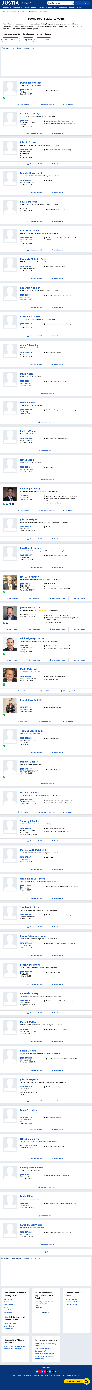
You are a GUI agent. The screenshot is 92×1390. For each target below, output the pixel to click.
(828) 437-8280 (26, 1232)
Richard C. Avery (29, 993)
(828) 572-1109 (26, 707)
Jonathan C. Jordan (30, 547)
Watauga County (10, 1323)
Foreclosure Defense (73, 1302)
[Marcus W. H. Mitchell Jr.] (10, 855)
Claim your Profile (41, 1351)
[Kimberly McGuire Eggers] (10, 264)
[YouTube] (39, 1371)
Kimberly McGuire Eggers (34, 259)
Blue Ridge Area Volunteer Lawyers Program (44, 1303)
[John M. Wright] (10, 525)
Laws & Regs (52, 7)
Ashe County (8, 1329)
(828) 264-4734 (26, 352)
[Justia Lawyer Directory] (10, 3)
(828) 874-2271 (26, 857)
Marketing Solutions (75, 7)
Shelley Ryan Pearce (31, 1167)
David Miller (27, 1196)
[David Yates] (10, 379)
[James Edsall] (10, 465)
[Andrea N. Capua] (10, 236)
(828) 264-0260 (26, 237)
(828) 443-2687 (26, 1000)
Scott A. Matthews (30, 964)
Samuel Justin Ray (30, 488)
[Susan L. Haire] (10, 1056)
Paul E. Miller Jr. (29, 201)
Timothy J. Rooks (29, 821)
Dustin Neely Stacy (30, 82)
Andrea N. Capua (29, 230)
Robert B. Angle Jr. (30, 287)
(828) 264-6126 (26, 323)
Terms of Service (49, 1375)
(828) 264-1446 (26, 438)
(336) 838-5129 (26, 1203)
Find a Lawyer (6, 7)
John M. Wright (28, 519)
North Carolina (33, 11)
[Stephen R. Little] (10, 913)
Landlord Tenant (71, 1304)
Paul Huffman (28, 431)
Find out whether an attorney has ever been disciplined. (14, 1347)
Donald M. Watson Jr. (31, 173)
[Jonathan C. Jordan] (10, 553)
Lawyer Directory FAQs (43, 1348)
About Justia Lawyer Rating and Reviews (44, 1357)
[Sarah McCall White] (10, 1230)
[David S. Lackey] (10, 1115)
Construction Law (72, 1299)
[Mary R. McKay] (10, 1027)
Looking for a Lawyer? (74, 1381)
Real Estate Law (22, 11)
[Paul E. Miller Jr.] (10, 207)
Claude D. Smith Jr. (30, 113)
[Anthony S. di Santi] (10, 322)
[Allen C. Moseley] (10, 351)
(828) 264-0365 (26, 409)
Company (36, 1375)
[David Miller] (10, 1202)
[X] (52, 1371)
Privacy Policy (60, 1375)
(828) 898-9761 (26, 526)
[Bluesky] (50, 1371)
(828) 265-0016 (26, 295)
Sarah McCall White (31, 1224)
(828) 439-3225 (26, 1029)
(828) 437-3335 (26, 1058)
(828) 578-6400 (26, 769)
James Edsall (27, 459)
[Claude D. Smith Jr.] (10, 119)
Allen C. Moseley (29, 345)
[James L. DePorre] (10, 1144)
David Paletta (27, 402)
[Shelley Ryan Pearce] (10, 1173)
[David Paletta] (10, 408)
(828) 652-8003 (26, 886)
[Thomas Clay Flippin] (10, 736)
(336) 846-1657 (26, 555)
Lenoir (6, 1307)
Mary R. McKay (28, 1022)
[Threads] (47, 1371)
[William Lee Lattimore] (10, 884)
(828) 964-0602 (26, 180)
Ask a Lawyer (18, 7)
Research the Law (30, 7)
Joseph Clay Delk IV (31, 699)
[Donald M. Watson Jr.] (10, 178)
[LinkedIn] (37, 1371)
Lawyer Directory (11, 11)
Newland (7, 1302)
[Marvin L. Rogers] (10, 798)
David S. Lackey (28, 1110)
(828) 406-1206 (26, 467)
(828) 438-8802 (26, 828)
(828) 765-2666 (26, 799)
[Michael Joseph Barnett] (10, 644)
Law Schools (42, 7)
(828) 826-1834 (26, 645)
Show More (46, 1312)
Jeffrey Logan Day (30, 607)
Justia (3, 11)
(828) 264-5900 (26, 149)
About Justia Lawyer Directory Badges (45, 1345)
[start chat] (86, 1381)
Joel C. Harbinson (29, 576)
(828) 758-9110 (26, 1117)
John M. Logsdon (29, 1079)
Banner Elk (8, 1299)
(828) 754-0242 (26, 1174)
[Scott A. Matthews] (10, 970)
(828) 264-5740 (26, 90)
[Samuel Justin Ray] (10, 494)
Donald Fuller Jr (29, 761)
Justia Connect (17, 1375)
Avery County (9, 1326)
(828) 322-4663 (26, 676)
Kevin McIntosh (28, 669)
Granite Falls (8, 1310)
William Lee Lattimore (32, 878)
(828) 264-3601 (26, 266)
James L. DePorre (29, 1138)
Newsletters (63, 7)
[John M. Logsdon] (10, 1085)
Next (46, 1252)
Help (41, 1375)
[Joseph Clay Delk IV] (10, 705)
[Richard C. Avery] (10, 999)
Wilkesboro (8, 1313)
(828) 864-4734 (26, 120)
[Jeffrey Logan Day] (10, 613)
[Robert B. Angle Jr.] (10, 293)
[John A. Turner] (10, 148)
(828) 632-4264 (26, 584)
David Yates (26, 373)
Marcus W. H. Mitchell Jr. (33, 849)
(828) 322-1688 (26, 972)
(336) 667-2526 (26, 1086)
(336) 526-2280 (26, 738)
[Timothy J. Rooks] (10, 827)
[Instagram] (45, 1371)
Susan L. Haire (28, 1050)
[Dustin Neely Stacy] (10, 88)
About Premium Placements (45, 1354)
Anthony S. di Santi (31, 316)
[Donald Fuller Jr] (10, 767)
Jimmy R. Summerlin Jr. (33, 935)
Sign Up (86, 3)
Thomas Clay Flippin (31, 730)
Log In (79, 3)
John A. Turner (28, 142)
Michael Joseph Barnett (33, 638)
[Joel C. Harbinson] (10, 582)
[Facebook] (42, 1371)
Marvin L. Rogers (29, 792)
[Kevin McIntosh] (10, 675)
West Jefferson (9, 1304)
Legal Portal (27, 1375)
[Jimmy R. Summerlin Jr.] (10, 941)
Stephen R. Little (29, 907)
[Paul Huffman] (10, 437)
